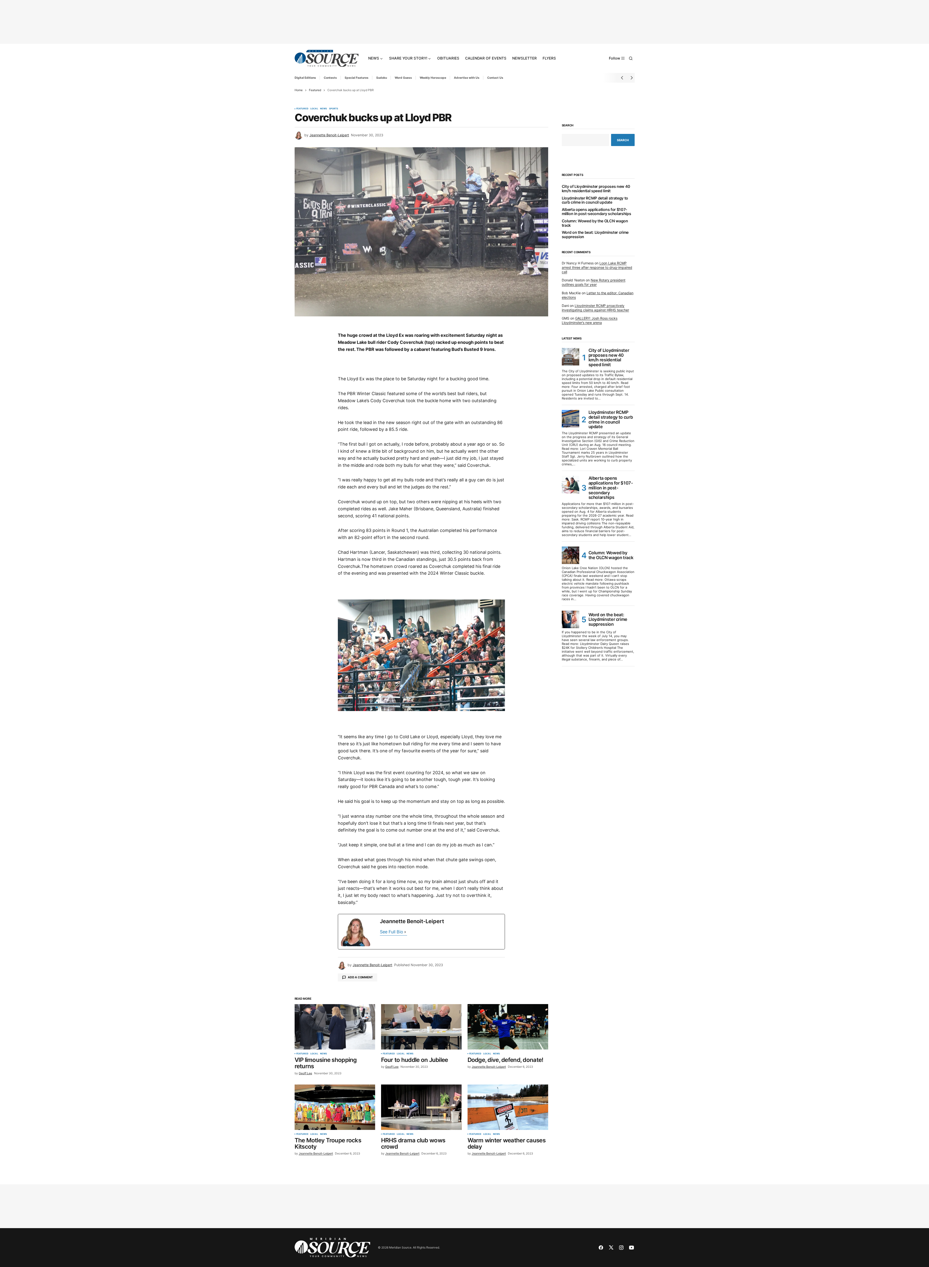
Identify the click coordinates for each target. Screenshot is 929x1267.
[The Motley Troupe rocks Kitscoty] (335, 1107)
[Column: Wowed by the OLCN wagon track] (570, 555)
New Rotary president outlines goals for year (593, 282)
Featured (315, 90)
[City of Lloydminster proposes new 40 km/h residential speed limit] (570, 356)
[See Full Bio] (405, 932)
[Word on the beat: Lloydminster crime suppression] (570, 619)
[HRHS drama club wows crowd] (421, 1107)
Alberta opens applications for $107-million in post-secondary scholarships (596, 212)
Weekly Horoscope (433, 77)
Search (568, 125)
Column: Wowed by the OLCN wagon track (595, 223)
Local (314, 108)
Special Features (356, 77)
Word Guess (403, 77)
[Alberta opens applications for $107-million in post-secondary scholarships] (570, 484)
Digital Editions (305, 77)
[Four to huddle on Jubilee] (421, 1027)
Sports (333, 108)
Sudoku (381, 77)
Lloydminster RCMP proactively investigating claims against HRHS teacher (595, 308)
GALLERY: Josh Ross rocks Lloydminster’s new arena (589, 320)
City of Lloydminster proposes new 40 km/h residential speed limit (596, 188)
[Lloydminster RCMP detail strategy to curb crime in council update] (570, 418)
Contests (330, 77)
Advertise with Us (466, 77)
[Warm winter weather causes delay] (508, 1107)
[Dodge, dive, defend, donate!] (508, 1027)
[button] (631, 58)
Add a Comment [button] (360, 977)
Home (299, 90)
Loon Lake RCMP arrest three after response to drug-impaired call (597, 267)
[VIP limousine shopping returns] (335, 1027)
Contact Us (495, 77)
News (323, 108)
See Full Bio (391, 931)
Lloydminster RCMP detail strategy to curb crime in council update (595, 200)
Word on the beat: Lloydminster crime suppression (595, 234)
